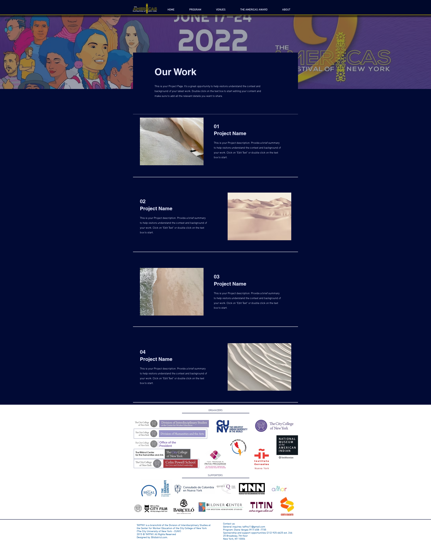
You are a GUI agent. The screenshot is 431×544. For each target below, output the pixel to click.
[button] (286, 8)
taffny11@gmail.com (253, 526)
